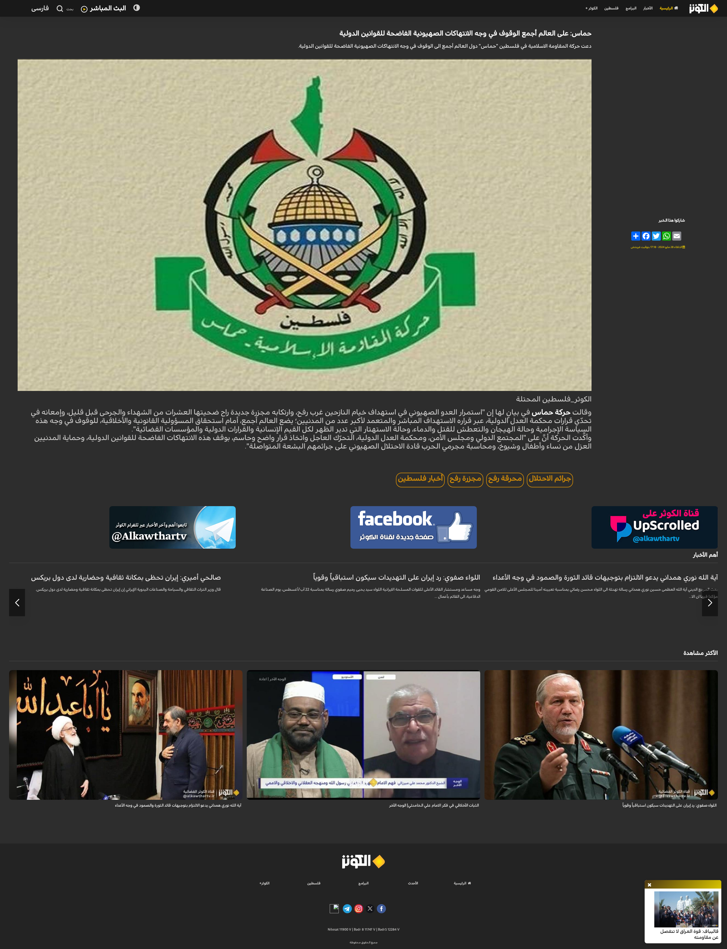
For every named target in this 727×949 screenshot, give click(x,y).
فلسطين (611, 8)
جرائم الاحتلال (550, 478)
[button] (710, 602)
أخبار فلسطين (420, 478)
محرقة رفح (505, 478)
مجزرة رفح (465, 478)
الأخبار (648, 8)
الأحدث (413, 883)
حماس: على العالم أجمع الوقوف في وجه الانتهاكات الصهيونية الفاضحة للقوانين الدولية (465, 33)
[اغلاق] (649, 885)
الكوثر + (591, 8)
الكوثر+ (265, 883)
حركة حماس (551, 412)
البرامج (631, 8)
